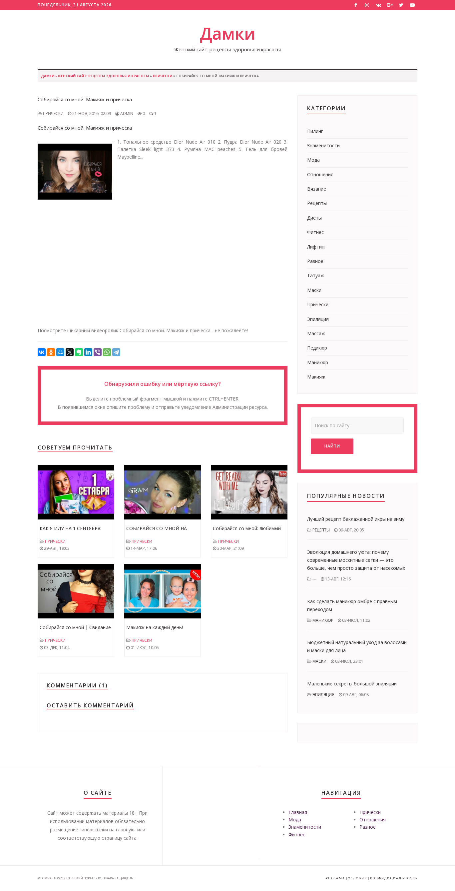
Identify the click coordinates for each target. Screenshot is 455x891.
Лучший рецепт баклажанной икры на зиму (355, 519)
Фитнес (315, 232)
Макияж (316, 377)
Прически (162, 76)
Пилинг (315, 131)
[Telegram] (116, 352)
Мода (313, 160)
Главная (297, 812)
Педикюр (317, 348)
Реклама (335, 878)
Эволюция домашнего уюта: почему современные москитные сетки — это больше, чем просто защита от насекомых (356, 560)
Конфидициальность (393, 878)
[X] (70, 352)
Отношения (320, 174)
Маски (314, 290)
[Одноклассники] (51, 352)
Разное (315, 261)
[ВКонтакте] (42, 352)
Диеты (314, 218)
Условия (357, 878)
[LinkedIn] (88, 352)
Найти (332, 446)
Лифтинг (316, 247)
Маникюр (317, 362)
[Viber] (98, 352)
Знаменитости (323, 145)
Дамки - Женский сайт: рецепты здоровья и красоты (95, 76)
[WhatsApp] (107, 352)
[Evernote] (79, 352)
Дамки (227, 33)
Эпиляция (318, 319)
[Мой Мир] (60, 352)
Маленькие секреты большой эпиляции (352, 683)
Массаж (316, 333)
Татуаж (315, 275)
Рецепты (317, 203)
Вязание (316, 189)
